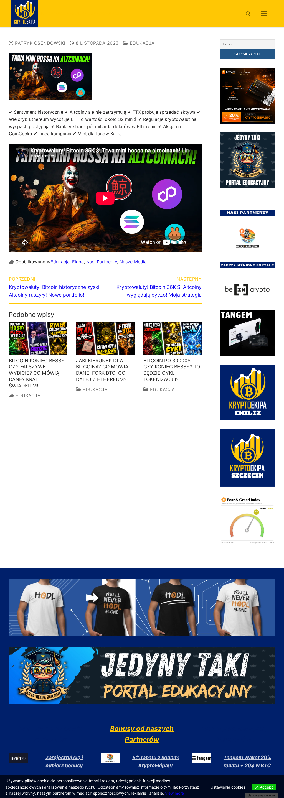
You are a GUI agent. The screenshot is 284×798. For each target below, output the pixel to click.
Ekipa (78, 261)
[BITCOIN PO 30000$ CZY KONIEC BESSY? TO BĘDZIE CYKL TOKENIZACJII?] (172, 338)
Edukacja (141, 43)
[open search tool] (248, 13)
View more (174, 793)
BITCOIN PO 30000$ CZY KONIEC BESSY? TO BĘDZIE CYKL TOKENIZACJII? (171, 370)
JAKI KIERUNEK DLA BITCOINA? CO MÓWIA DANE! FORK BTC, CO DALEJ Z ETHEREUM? (102, 370)
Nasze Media (133, 261)
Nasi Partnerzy (101, 261)
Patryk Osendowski (39, 43)
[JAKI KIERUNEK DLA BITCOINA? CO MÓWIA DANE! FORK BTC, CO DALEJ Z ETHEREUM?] (105, 338)
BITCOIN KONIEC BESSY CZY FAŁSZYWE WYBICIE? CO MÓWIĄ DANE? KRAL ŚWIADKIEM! (37, 373)
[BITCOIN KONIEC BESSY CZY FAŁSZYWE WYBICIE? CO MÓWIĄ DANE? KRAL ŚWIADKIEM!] (38, 338)
